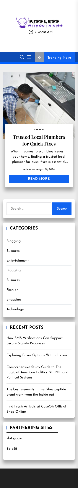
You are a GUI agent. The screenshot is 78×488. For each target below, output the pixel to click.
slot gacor (14, 438)
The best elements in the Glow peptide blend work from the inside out (36, 392)
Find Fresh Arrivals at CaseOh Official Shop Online (36, 409)
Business (13, 251)
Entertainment (17, 260)
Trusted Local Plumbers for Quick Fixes (39, 140)
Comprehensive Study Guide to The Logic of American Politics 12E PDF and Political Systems (37, 372)
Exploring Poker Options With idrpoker (36, 355)
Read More (39, 179)
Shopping (13, 299)
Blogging (13, 241)
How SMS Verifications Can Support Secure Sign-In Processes (34, 340)
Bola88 (11, 449)
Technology (15, 309)
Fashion (12, 290)
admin (27, 169)
